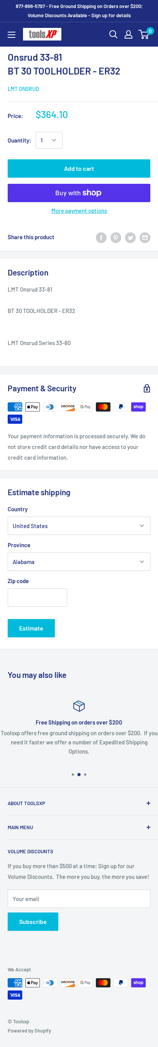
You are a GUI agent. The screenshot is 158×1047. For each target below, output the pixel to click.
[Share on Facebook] (101, 237)
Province (19, 544)
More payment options (79, 210)
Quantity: (19, 140)
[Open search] (113, 34)
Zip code (18, 580)
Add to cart (79, 168)
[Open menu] (11, 35)
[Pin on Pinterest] (115, 237)
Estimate (31, 628)
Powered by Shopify (29, 1031)
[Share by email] (145, 237)
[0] (144, 34)
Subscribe (33, 921)
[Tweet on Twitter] (130, 237)
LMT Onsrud (23, 89)
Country (18, 509)
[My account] (128, 34)
